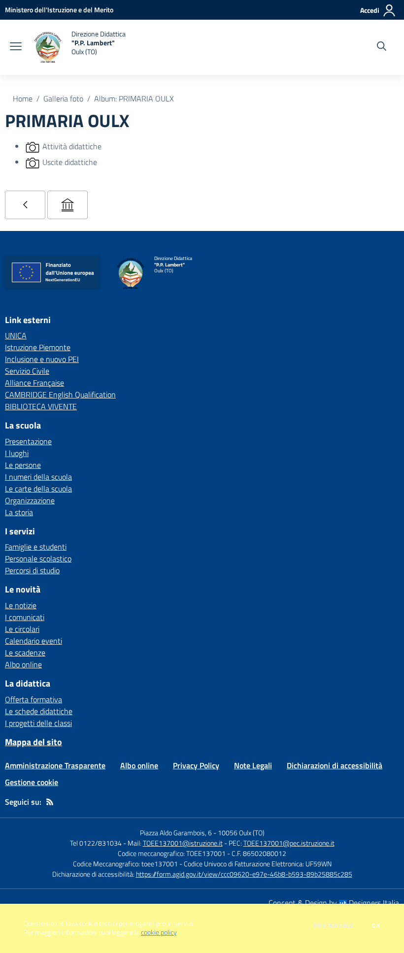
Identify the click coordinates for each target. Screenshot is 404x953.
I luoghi (17, 453)
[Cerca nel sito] (381, 47)
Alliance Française (34, 383)
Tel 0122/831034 (96, 843)
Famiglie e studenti (36, 547)
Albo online (23, 664)
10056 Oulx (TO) (241, 832)
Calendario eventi (33, 641)
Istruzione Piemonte (37, 347)
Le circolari (22, 629)
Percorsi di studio (32, 570)
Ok (376, 925)
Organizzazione (30, 500)
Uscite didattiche (69, 162)
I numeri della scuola (38, 477)
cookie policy (158, 932)
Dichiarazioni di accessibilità (334, 765)
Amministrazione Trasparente (55, 765)
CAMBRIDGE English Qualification (60, 394)
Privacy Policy (196, 765)
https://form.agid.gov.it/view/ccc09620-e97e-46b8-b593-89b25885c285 (244, 874)
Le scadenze (25, 652)
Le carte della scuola (38, 488)
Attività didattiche (71, 146)
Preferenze (334, 925)
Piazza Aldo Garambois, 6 (176, 832)
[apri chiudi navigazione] (16, 47)
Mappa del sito (33, 742)
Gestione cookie (31, 782)
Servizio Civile (27, 371)
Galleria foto (63, 98)
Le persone (23, 465)
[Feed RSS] (49, 801)
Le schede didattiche (38, 711)
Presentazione (28, 441)
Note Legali (253, 765)
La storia (19, 512)
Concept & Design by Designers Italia (334, 903)
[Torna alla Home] (67, 205)
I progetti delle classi (38, 723)
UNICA (16, 335)
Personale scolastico (38, 558)
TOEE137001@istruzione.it (183, 843)
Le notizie (20, 605)
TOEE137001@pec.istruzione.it (289, 843)
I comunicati (24, 617)
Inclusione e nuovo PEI (42, 359)
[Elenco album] (25, 205)
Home (23, 98)
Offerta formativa (33, 699)
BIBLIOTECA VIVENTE (41, 406)
